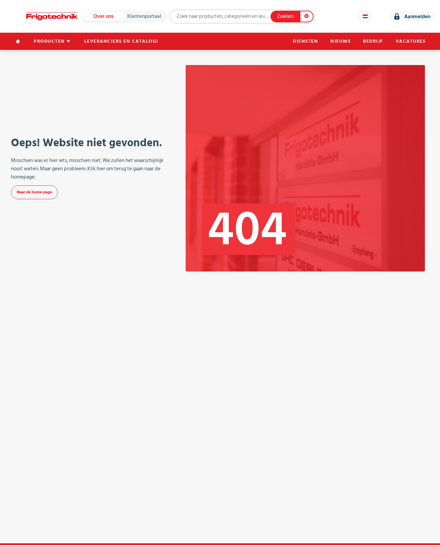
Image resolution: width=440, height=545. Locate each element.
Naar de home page (34, 192)
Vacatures (411, 41)
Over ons (103, 16)
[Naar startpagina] (52, 16)
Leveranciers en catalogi (121, 41)
